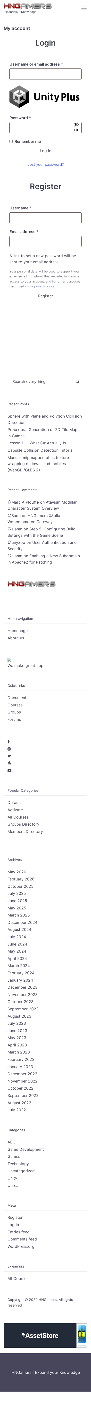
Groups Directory (23, 824)
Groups (14, 712)
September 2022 (23, 1095)
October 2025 (20, 886)
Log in (45, 150)
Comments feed (22, 1239)
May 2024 (17, 951)
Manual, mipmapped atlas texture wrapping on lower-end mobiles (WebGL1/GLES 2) (38, 463)
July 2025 (17, 893)
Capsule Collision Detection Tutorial (41, 450)
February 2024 (21, 972)
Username (28, 207)
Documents (18, 697)
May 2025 (17, 908)
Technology (18, 1163)
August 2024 (19, 929)
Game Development (26, 1149)
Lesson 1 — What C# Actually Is (37, 442)
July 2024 (17, 936)
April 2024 (17, 958)
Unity (12, 1178)
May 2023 (17, 1037)
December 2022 (22, 1073)
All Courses (18, 817)
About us (16, 637)
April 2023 (17, 1045)
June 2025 (17, 900)
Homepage (18, 630)
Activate (15, 809)
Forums (14, 719)
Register (45, 295)
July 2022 (17, 1109)
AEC (12, 1142)
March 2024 (19, 965)
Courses (15, 704)
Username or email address (44, 64)
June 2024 (17, 944)
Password (28, 117)
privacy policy (44, 286)
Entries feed (19, 1231)
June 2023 (17, 1030)
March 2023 (19, 1052)
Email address (32, 231)
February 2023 (21, 1059)
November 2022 (23, 1081)
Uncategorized (21, 1170)
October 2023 (20, 1001)
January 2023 (20, 1066)
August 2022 (19, 1102)
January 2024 (20, 980)
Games (14, 1156)
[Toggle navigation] (84, 9)
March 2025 (19, 915)
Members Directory (25, 831)
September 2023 (23, 1008)
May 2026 (17, 871)
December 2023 (22, 987)
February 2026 (21, 879)
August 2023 (19, 1016)
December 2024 (22, 922)
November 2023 (23, 994)
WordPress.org (21, 1246)
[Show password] (76, 128)
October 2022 (20, 1088)
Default (14, 802)
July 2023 (17, 1023)
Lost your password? (45, 164)
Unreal (13, 1185)
